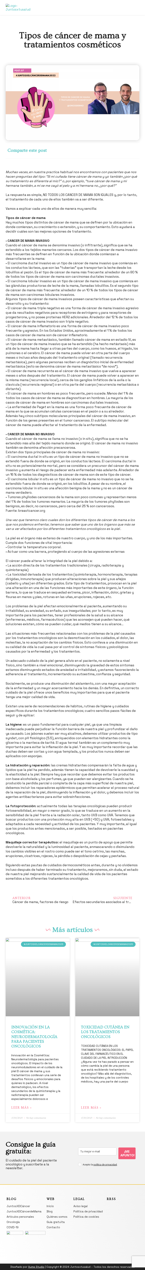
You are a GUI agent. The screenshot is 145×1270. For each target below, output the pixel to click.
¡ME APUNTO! (127, 1153)
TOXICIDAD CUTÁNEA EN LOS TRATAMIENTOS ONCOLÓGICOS (105, 1032)
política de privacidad (105, 1164)
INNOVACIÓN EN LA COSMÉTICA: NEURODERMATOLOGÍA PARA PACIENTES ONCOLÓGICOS (34, 1036)
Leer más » (21, 1107)
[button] (72, 7)
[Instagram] (134, 5)
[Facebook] (127, 5)
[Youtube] (131, 10)
